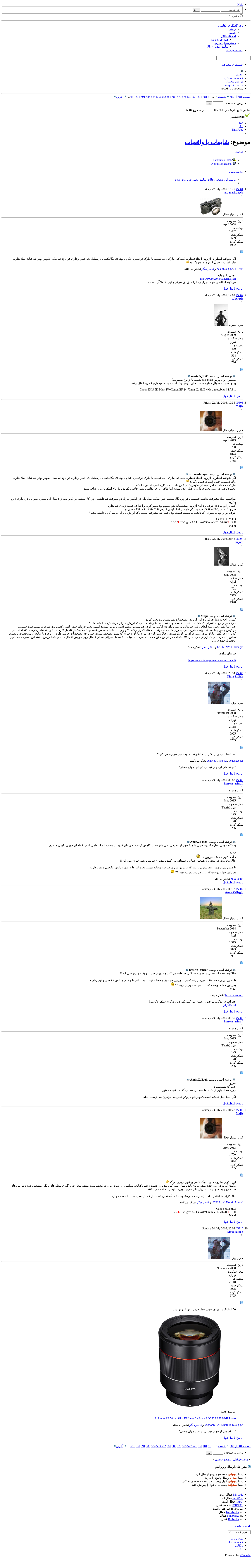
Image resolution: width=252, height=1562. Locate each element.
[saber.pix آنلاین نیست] (221, 324)
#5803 (239, 402)
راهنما (232, 29)
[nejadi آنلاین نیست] (221, 564)
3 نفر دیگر (195, 1424)
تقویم (232, 32)
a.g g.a (229, 268)
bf (218, 647)
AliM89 (211, 760)
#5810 (239, 1228)
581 (169, 96)
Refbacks (233, 1519)
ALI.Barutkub (225, 1424)
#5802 (239, 295)
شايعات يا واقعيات (207, 142)
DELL (217, 1202)
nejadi (220, 268)
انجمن (239, 74)
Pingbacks (233, 1515)
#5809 (239, 1110)
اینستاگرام (229, 1005)
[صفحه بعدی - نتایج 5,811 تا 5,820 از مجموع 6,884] (125, 96)
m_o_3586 (237, 878)
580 (174, 96)
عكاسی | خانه (235, 1542)
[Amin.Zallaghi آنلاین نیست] (211, 918)
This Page (237, 129)
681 (132, 96)
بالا (241, 1549)
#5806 (239, 780)
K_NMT (227, 647)
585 (148, 96)
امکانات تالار (228, 36)
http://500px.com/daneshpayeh (218, 278)
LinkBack (239, 152)
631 (138, 96)
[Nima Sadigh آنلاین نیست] (219, 702)
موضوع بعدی (223, 1459)
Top (241, 123)
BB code (238, 1494)
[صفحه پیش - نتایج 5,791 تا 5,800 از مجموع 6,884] (216, 96)
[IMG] (239, 1501)
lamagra (238, 647)
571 (194, 96)
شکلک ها (237, 1498)
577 (189, 96)
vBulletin (245, 1555)
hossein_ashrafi (234, 995)
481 (205, 96)
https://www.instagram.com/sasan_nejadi (212, 660)
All (241, 126)
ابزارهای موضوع (236, 172)
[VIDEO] (237, 1505)
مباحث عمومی (234, 85)
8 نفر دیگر (208, 647)
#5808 (239, 1018)
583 (158, 96)
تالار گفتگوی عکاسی (230, 25)
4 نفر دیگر (208, 268)
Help (240, 4)
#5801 (239, 189)
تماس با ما (236, 1538)
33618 (238, 116)
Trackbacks (232, 1512)
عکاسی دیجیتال (233, 78)
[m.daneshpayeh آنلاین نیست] (211, 214)
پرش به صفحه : (233, 103)
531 (200, 96)
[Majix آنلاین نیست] (211, 430)
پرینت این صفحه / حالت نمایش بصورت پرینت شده (205, 179)
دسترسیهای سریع (225, 43)
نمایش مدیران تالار (217, 46)
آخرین (119, 96)
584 (153, 96)
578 (184, 96)
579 (179, 96)
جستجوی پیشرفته (232, 64)
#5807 (239, 889)
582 (163, 96)
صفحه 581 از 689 (240, 96)
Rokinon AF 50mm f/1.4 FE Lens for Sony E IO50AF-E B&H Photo (195, 1418)
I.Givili (239, 268)
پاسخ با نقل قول (233, 288)
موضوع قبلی (240, 1459)
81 (209, 96)
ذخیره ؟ (234, 15)
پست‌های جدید (234, 50)
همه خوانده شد (219, 39)
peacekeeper (236, 760)
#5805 (239, 673)
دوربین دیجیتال (234, 81)
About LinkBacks (222, 163)
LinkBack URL (222, 160)
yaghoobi (210, 1424)
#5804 (239, 538)
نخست (222, 96)
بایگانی (239, 1545)
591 (143, 96)
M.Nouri (228, 1202)
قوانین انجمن (243, 1525)
